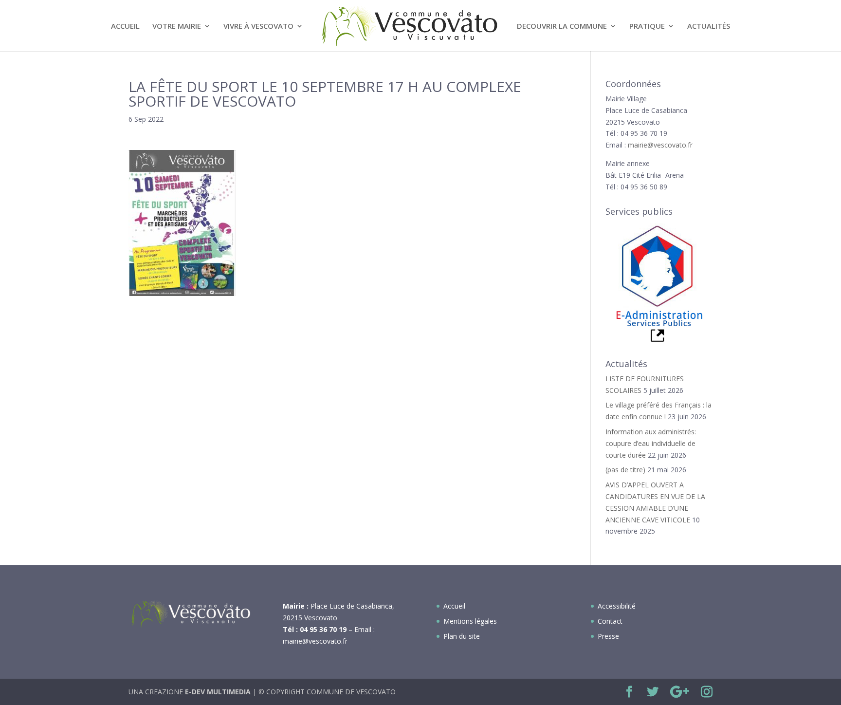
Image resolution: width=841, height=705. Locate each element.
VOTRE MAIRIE (176, 26)
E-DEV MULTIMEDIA (218, 691)
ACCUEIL (125, 26)
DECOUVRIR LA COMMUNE (562, 26)
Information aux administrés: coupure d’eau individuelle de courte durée (650, 443)
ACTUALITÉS (708, 26)
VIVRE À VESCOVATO (258, 26)
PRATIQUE (647, 26)
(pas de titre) (625, 469)
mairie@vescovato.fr (660, 144)
